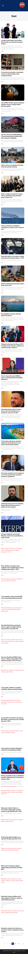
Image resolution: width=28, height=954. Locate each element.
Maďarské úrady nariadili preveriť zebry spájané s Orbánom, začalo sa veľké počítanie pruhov (11, 898)
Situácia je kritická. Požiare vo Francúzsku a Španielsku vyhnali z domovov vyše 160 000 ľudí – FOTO (11, 809)
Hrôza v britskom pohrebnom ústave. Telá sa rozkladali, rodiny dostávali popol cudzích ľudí (12, 195)
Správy (12, 786)
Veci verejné (10, 950)
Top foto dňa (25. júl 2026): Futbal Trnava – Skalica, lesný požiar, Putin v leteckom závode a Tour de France (12, 658)
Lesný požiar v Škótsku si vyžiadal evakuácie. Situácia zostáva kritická (11, 688)
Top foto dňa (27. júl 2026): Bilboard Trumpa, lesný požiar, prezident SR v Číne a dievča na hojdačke (11, 136)
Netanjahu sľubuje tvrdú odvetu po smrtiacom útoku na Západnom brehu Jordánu (12, 929)
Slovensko (9, 786)
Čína (2, 786)
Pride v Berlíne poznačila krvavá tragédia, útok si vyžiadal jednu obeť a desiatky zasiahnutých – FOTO (12, 567)
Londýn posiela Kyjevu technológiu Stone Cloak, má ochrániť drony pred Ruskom (12, 42)
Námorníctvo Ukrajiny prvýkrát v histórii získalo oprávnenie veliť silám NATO (11, 867)
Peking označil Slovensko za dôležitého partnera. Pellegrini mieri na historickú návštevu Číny (12, 777)
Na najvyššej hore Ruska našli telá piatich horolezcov (11, 314)
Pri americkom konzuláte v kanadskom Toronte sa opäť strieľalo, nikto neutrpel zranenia (12, 73)
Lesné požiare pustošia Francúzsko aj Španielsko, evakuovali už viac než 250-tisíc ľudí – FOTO (12, 719)
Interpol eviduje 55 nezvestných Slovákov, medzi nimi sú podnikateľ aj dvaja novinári (12, 535)
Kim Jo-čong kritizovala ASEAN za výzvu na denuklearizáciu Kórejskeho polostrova (12, 377)
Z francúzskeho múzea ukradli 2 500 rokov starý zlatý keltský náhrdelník (11, 597)
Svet (2, 51)
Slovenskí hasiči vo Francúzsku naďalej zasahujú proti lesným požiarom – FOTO (12, 257)
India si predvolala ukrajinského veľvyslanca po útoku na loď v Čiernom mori (12, 227)
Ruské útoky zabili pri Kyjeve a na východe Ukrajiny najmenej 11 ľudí (11, 838)
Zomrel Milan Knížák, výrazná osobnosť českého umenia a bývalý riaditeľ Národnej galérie (12, 104)
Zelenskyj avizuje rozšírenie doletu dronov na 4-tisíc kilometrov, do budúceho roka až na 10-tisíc (11, 411)
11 (18, 943)
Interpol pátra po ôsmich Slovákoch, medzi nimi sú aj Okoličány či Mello (11, 749)
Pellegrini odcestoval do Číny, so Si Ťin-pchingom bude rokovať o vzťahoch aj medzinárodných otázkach (12, 345)
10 (15, 943)
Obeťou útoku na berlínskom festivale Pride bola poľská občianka (12, 166)
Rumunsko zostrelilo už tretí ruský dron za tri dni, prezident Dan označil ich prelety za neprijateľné (12, 474)
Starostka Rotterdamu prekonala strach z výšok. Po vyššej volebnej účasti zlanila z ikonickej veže (11, 626)
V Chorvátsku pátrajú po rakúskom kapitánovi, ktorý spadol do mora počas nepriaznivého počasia (11, 442)
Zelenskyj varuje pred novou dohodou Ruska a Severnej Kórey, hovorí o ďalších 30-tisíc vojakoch (12, 505)
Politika (4, 786)
